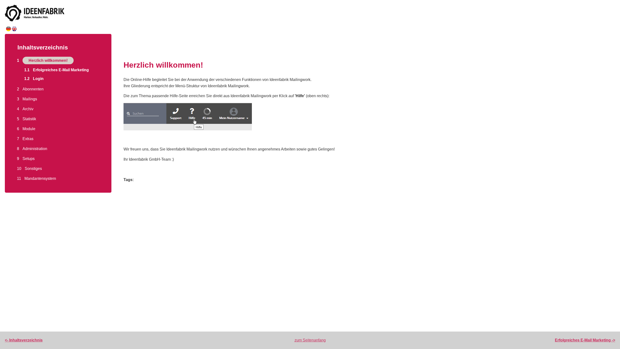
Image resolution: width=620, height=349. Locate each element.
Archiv (28, 109)
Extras (28, 139)
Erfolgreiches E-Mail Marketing (61, 70)
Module (29, 129)
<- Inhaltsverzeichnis (24, 340)
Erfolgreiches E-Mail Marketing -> (585, 340)
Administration (35, 149)
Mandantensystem (40, 178)
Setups (29, 159)
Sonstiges (33, 169)
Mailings (30, 99)
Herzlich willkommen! (48, 60)
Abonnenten (33, 89)
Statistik (29, 119)
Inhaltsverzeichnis (42, 47)
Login (38, 79)
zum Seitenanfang (310, 340)
